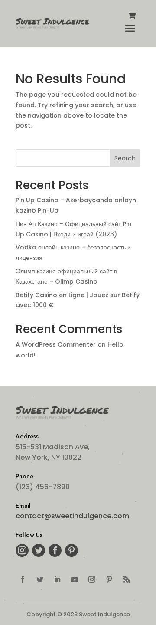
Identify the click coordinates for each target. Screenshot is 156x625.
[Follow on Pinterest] (109, 579)
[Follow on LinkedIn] (57, 579)
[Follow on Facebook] (22, 579)
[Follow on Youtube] (74, 579)
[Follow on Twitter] (40, 579)
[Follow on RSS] (126, 579)
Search (125, 158)
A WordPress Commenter (56, 344)
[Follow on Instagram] (92, 579)
